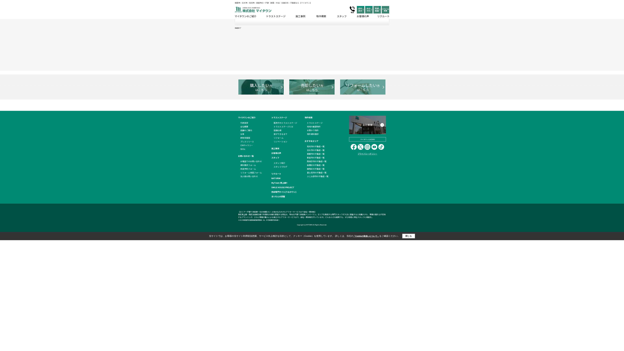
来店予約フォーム (248, 168)
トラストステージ (276, 16)
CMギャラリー (246, 145)
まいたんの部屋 (278, 196)
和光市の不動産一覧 (316, 146)
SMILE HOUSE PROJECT (282, 187)
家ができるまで (280, 134)
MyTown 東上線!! (279, 182)
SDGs (242, 149)
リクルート (383, 16)
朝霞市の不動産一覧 (316, 153)
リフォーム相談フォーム (251, 172)
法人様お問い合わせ (249, 176)
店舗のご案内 (246, 130)
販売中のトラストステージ (285, 122)
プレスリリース (247, 141)
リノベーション (280, 141)
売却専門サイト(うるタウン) (283, 191)
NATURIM (275, 178)
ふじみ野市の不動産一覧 (317, 176)
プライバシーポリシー (367, 153)
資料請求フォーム (248, 165)
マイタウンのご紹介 (245, 16)
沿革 (242, 134)
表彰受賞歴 (245, 137)
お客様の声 (363, 16)
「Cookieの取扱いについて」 (366, 236)
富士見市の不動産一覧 (316, 172)
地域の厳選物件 (314, 126)
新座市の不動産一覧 (316, 157)
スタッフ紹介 (279, 163)
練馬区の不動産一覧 (316, 168)
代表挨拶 (244, 122)
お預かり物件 (313, 130)
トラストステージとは (283, 126)
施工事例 (300, 16)
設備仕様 (277, 130)
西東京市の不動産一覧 (316, 161)
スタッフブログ (280, 166)
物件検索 (321, 16)
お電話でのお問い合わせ (251, 161)
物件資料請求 (313, 134)
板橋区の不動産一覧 (316, 165)
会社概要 (244, 126)
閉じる (408, 236)
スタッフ (342, 16)
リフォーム (278, 137)
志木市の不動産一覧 (316, 150)
